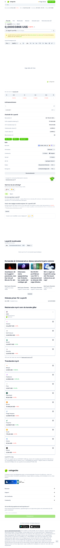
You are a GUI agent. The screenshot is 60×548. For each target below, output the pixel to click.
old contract (33, 35)
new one (41, 35)
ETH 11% (42, 7)
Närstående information (10, 243)
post (20, 36)
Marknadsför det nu (26, 357)
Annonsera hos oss (10, 179)
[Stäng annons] (53, 312)
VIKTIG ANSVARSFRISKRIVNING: (13, 530)
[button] (50, 150)
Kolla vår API (15, 91)
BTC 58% (38, 7)
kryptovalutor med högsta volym (14, 208)
